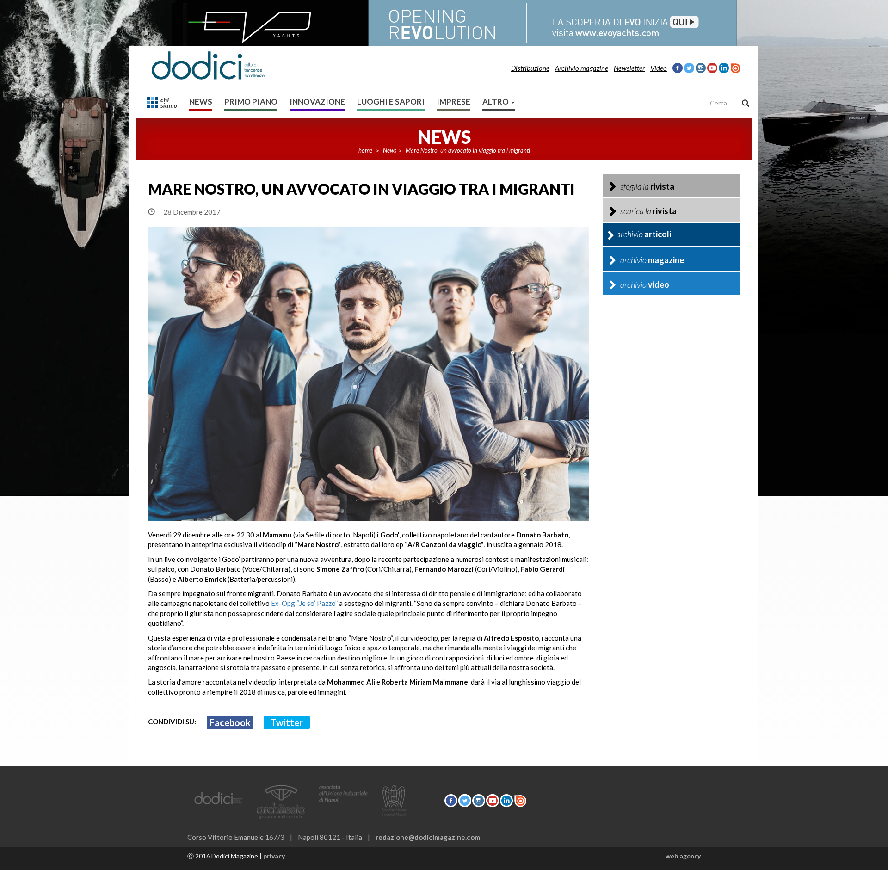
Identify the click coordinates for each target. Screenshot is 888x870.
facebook (230, 722)
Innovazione (317, 101)
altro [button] (496, 101)
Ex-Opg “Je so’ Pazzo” (304, 603)
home (365, 150)
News (200, 101)
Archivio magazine (581, 68)
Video (658, 68)
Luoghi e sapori (391, 101)
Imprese (453, 101)
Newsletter (629, 68)
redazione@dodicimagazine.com (428, 837)
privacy (274, 856)
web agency (683, 856)
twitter (287, 722)
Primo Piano (251, 101)
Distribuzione (530, 68)
